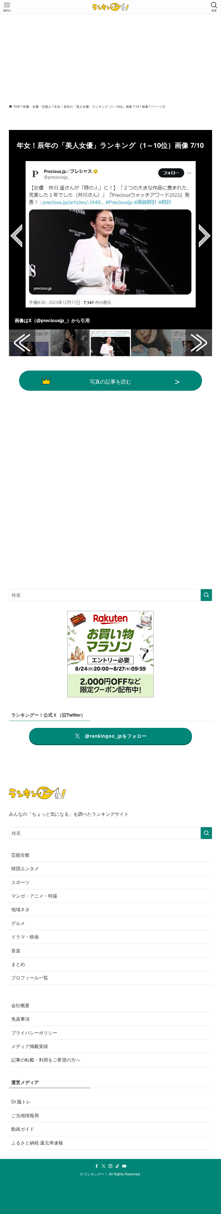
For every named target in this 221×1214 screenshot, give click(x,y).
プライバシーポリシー (34, 1032)
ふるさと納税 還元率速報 (37, 1142)
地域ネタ (20, 909)
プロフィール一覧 (29, 977)
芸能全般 (20, 855)
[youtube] (124, 1166)
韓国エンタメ (25, 868)
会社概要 (20, 1005)
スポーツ (20, 882)
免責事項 (20, 1018)
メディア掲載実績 (29, 1046)
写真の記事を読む (110, 381)
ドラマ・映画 (25, 936)
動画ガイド (22, 1129)
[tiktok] (117, 1166)
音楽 (15, 950)
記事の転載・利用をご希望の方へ (45, 1059)
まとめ (18, 964)
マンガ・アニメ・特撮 (34, 895)
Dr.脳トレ (21, 1101)
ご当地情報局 (25, 1115)
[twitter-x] (103, 1166)
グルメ (18, 923)
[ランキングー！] (110, 7)
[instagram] (110, 1166)
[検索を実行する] (206, 595)
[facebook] (96, 1166)
